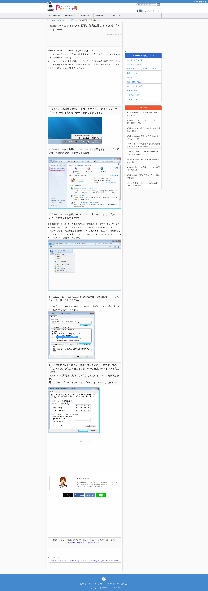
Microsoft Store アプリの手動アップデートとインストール (143, 114)
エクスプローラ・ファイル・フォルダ (141, 69)
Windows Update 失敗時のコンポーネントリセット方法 (143, 129)
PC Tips (117, 15)
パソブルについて (113, 584)
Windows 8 (85, 15)
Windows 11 (54, 15)
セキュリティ (132, 90)
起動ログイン (132, 73)
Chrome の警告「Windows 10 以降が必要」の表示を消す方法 (143, 184)
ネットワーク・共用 (135, 86)
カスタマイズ (132, 99)
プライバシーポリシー (96, 584)
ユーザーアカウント (135, 60)
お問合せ (124, 584)
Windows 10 (70, 15)
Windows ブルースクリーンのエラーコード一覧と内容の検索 (143, 153)
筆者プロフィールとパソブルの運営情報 (89, 486)
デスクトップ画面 (134, 64)
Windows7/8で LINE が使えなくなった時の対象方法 (143, 176)
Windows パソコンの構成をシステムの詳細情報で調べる (143, 168)
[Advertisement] (85, 40)
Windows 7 (101, 15)
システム (130, 77)
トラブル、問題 (133, 95)
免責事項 (83, 584)
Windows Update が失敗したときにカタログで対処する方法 (143, 137)
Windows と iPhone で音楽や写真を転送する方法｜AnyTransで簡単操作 (143, 145)
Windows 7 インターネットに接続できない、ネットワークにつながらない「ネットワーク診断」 (85, 561)
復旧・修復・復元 (134, 82)
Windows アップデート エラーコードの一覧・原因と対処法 (143, 121)
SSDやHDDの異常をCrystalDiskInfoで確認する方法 (143, 160)
